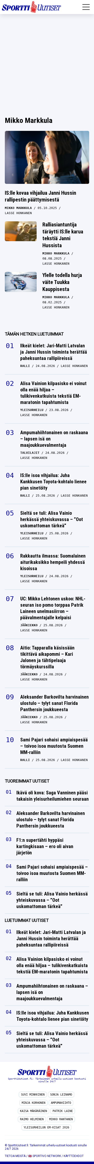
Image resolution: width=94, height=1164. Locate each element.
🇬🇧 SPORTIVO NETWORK (44, 1156)
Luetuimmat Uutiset (27, 920)
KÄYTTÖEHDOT (74, 1156)
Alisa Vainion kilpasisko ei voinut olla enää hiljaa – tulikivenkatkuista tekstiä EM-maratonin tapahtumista (53, 393)
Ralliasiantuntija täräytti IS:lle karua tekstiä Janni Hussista (62, 235)
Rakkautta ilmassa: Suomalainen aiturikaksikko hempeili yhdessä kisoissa (53, 562)
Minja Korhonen (33, 1102)
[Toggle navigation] (86, 7)
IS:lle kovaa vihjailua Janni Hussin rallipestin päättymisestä (40, 196)
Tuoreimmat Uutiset (27, 780)
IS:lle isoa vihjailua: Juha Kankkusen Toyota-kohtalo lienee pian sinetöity (53, 481)
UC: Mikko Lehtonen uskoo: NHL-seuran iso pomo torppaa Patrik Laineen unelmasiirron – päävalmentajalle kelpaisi (52, 608)
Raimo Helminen (32, 1119)
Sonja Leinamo (61, 1094)
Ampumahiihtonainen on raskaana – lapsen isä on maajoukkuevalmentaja (54, 439)
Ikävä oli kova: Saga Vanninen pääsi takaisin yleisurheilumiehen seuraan (52, 796)
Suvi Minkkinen (33, 1094)
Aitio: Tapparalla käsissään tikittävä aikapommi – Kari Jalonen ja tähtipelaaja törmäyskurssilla (47, 657)
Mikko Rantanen (61, 1119)
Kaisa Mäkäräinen (33, 1111)
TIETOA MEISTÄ (15, 1156)
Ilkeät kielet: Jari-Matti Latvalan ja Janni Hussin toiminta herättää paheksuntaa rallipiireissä (53, 352)
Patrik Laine (63, 1111)
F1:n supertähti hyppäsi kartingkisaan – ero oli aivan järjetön (44, 846)
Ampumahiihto (61, 1102)
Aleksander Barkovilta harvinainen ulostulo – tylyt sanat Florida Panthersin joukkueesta (54, 703)
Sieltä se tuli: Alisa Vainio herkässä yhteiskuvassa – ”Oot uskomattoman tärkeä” (51, 519)
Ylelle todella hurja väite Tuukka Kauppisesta (62, 282)
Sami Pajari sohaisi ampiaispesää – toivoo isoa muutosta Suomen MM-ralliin (54, 746)
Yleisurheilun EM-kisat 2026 (46, 1127)
